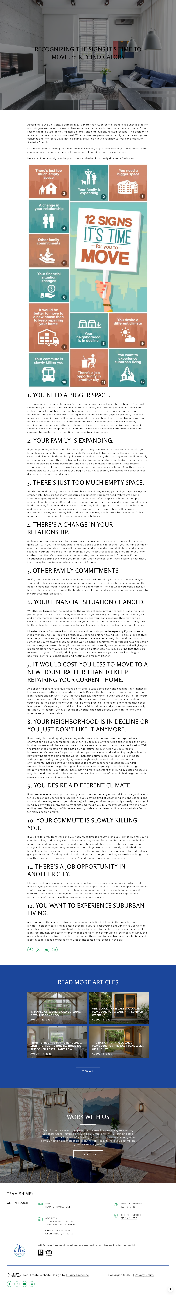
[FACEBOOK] (9, 1284)
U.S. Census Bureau (61, 124)
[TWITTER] (32, 1284)
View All (88, 1071)
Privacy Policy (144, 1275)
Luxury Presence (77, 1275)
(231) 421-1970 (129, 1218)
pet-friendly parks (59, 474)
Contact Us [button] (88, 1154)
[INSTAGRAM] (17, 1284)
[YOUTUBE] (24, 1284)
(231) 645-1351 (128, 1207)
